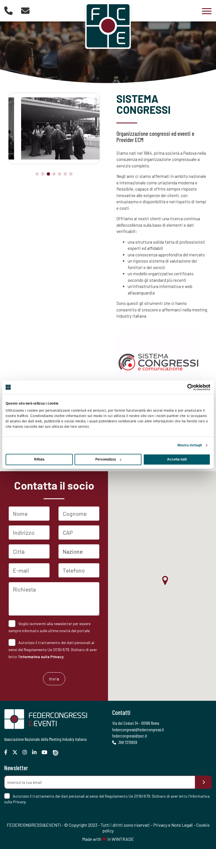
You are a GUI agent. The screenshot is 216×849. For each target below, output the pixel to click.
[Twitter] (17, 752)
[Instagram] (26, 752)
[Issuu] (57, 753)
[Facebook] (8, 752)
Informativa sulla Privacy (41, 656)
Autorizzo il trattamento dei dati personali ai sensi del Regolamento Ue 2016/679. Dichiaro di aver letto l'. (52, 649)
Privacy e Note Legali (173, 825)
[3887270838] (8, 10)
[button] (37, 174)
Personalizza (105, 459)
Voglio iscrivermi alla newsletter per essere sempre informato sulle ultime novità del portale (49, 627)
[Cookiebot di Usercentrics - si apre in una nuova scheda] (185, 387)
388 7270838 (127, 742)
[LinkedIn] (36, 752)
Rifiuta (39, 459)
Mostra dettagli (189, 445)
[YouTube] (46, 752)
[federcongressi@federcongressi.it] (25, 10)
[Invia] (203, 782)
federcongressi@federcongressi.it (138, 729)
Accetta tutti (177, 459)
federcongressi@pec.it (129, 735)
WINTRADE (123, 839)
